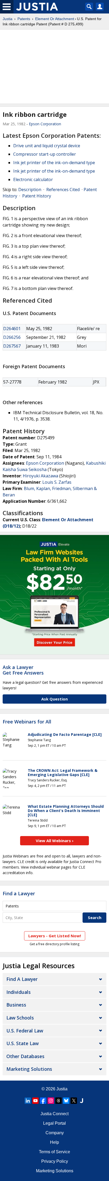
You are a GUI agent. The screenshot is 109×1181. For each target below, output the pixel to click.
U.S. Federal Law (24, 1030)
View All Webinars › (55, 840)
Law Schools (20, 1017)
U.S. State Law (22, 1043)
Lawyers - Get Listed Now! (54, 935)
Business (16, 1005)
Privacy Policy (54, 1161)
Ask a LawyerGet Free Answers (23, 670)
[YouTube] (35, 1100)
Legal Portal (54, 1123)
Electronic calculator (33, 179)
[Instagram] (51, 1100)
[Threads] (58, 1100)
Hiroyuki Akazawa (40, 476)
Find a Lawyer (19, 893)
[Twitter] (74, 1100)
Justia (7, 19)
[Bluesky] (66, 1100)
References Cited (63, 189)
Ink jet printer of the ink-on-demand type (54, 162)
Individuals (18, 992)
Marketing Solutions (29, 1069)
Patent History (36, 196)
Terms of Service (54, 1152)
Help (54, 1142)
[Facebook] (43, 1100)
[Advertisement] (54, 67)
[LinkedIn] (28, 1100)
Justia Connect (54, 1113)
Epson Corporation (45, 123)
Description (29, 189)
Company (55, 1133)
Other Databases (25, 1056)
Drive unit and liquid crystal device (46, 146)
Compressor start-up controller (44, 154)
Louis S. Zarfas (56, 482)
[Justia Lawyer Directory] (81, 1100)
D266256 (12, 337)
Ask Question (54, 699)
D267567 (12, 346)
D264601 (12, 328)
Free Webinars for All (27, 722)
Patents (23, 19)
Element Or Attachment (54, 19)
